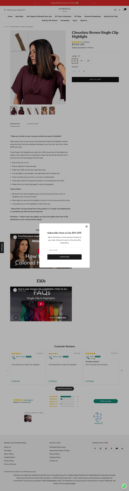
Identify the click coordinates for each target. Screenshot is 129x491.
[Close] (86, 226)
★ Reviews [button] (2, 247)
